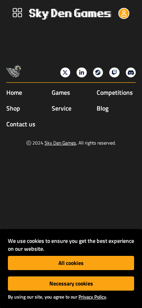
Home (14, 92)
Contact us (21, 124)
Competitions (115, 92)
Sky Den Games (60, 142)
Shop (13, 108)
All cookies (71, 263)
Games (61, 92)
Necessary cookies (71, 283)
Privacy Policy (92, 296)
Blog (102, 108)
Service (61, 108)
